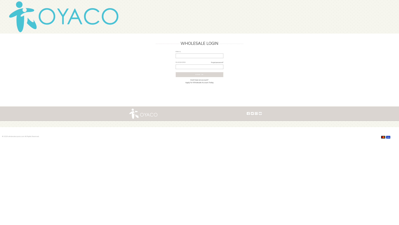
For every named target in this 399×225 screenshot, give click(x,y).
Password (181, 62)
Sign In (199, 75)
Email (178, 51)
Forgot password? (217, 62)
